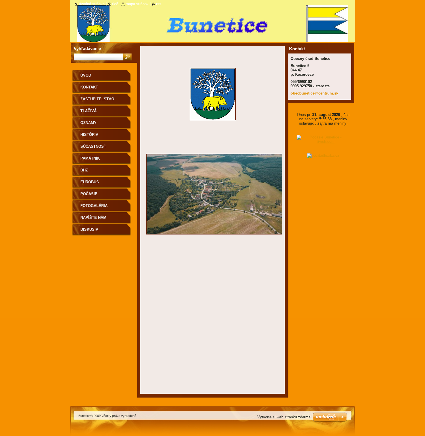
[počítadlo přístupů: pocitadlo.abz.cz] (323, 155)
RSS (158, 4)
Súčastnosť (93, 146)
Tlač (115, 4)
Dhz (84, 170)
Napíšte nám (93, 217)
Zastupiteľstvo (97, 99)
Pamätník (90, 158)
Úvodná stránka (92, 4)
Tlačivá (88, 111)
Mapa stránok (137, 4)
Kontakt (89, 87)
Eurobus (89, 182)
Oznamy (88, 123)
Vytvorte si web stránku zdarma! (284, 417)
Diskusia (89, 229)
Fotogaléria (94, 206)
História (89, 134)
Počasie (88, 194)
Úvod (85, 75)
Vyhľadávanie (87, 48)
